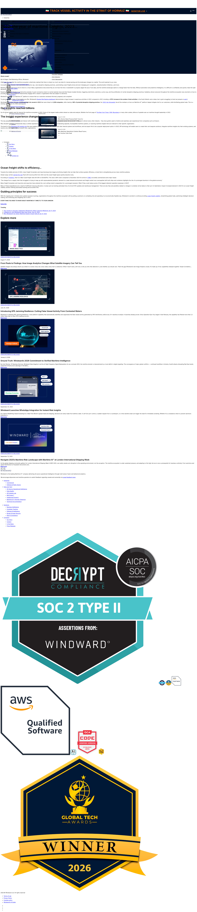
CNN (110, 112)
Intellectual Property (13, 497)
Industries (6, 480)
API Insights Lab (11, 493)
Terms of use (7, 896)
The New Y (99, 112)
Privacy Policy (8, 898)
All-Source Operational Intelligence (17, 489)
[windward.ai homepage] (6, 15)
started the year (18, 175)
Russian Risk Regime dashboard (46, 99)
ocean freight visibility (153, 196)
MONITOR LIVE (138, 11)
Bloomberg (116, 112)
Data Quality (10, 491)
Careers (9, 522)
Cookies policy (8, 900)
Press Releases (11, 526)
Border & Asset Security (14, 513)
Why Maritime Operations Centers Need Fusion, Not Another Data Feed (72, 132)
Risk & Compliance (12, 515)
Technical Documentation (14, 501)
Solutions (6, 505)
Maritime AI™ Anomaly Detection (16, 499)
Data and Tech (8, 487)
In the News (10, 524)
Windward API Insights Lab (19, 126)
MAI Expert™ (10, 495)
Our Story (9, 519)
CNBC (89, 177)
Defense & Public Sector (14, 485)
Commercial (10, 483)
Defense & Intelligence (13, 511)
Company (6, 517)
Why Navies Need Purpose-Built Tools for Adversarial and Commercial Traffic (70, 120)
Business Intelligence (13, 507)
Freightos (11, 177)
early (185, 99)
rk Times (106, 112)
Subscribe (4, 204)
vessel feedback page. (69, 477)
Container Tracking (12, 509)
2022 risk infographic (109, 102)
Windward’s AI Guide (10, 902)
